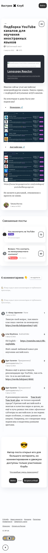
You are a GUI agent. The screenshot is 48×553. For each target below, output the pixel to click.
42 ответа (22, 258)
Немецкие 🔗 (16, 107)
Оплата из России (18, 526)
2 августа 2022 (11, 315)
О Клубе (5, 519)
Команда (27, 519)
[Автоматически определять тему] (9, 538)
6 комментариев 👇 (14, 277)
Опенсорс (6, 526)
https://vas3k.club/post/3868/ (20, 379)
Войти (42, 6)
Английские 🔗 (17, 147)
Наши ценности (16, 519)
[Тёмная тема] (13, 538)
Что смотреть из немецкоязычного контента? (18, 251)
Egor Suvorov (12, 360)
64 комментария (14, 238)
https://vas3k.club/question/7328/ (21, 325)
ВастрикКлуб (12, 5)
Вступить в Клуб (31, 481)
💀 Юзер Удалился (14, 313)
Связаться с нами (20, 521)
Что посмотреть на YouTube (21, 231)
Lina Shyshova (12, 334)
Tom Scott (35, 397)
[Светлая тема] (5, 538)
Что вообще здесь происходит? (24, 472)
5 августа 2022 (11, 336)
